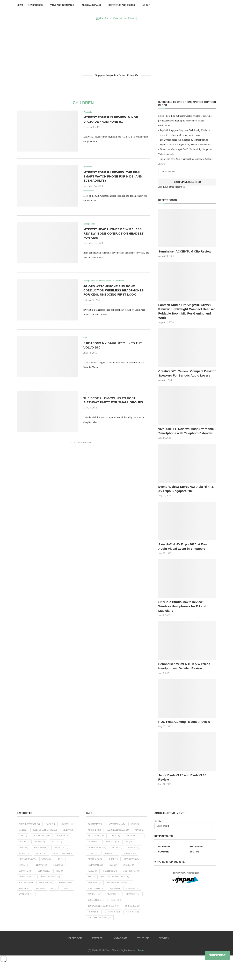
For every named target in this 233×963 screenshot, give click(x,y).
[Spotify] (126, 82)
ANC (135, 824)
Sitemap (141, 950)
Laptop (56, 842)
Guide (113, 859)
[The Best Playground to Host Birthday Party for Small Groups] (47, 411)
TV (53, 888)
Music (41, 853)
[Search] (214, 5)
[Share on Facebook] (111, 148)
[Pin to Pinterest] (119, 148)
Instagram (95, 865)
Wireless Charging (99, 918)
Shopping (133, 894)
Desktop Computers (45, 830)
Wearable (26, 894)
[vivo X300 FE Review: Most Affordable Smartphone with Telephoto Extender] (187, 405)
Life (23, 847)
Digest (68, 830)
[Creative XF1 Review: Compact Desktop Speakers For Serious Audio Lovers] (187, 347)
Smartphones (50, 877)
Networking (27, 859)
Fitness (93, 853)
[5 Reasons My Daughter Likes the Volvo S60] (47, 356)
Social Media (96, 900)
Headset (62, 836)
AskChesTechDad (29, 824)
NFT (60, 859)
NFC (91, 877)
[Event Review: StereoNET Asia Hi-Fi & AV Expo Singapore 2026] (187, 463)
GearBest (129, 853)
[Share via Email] (126, 148)
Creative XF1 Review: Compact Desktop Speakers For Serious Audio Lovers (187, 373)
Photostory (96, 888)
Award (115, 836)
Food (23, 836)
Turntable (132, 906)
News (20, 5)
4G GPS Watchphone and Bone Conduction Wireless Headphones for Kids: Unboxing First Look (113, 290)
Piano (115, 888)
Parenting (94, 883)
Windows (132, 912)
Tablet (24, 888)
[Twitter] (112, 82)
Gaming (111, 853)
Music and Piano (91, 5)
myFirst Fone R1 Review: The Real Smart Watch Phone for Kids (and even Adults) (112, 176)
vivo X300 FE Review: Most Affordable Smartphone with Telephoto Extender (186, 431)
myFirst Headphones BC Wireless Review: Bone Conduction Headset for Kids (113, 233)
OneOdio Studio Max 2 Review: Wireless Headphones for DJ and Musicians (182, 606)
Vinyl (67, 888)
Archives (158, 821)
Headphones (35, 5)
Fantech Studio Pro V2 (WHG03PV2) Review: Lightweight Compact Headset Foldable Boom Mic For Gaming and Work (186, 311)
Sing (59, 871)
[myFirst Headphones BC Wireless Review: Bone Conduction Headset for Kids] (47, 242)
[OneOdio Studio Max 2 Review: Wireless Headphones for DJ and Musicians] (187, 578)
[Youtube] (121, 82)
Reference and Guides (121, 5)
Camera (67, 824)
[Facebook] (107, 82)
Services (44, 871)
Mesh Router (131, 871)
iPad (113, 865)
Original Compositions (115, 877)
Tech (116, 900)
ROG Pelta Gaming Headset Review (184, 721)
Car (23, 830)
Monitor (61, 847)
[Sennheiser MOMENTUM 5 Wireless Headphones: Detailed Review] (187, 640)
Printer (41, 865)
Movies (24, 853)
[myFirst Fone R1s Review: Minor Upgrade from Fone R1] (47, 131)
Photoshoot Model (119, 883)
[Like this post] (107, 148)
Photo (24, 865)
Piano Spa (132, 888)
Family (133, 847)
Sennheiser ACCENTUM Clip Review (184, 251)
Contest (112, 842)
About (146, 5)
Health (24, 842)
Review (94, 894)
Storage (65, 883)
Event (117, 847)
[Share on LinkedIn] (122, 148)
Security (25, 871)
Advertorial (116, 824)
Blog (50, 824)
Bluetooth (134, 836)
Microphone (41, 847)
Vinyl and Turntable (62, 5)
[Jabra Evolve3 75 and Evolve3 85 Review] (187, 751)
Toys (40, 888)
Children (94, 842)
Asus (139, 830)
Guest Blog (95, 859)
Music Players (62, 853)
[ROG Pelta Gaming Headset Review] (187, 698)
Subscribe (217, 955)
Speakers (46, 883)
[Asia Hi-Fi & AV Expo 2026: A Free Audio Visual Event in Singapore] (187, 521)
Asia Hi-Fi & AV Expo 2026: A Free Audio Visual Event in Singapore (182, 546)
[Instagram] (117, 82)
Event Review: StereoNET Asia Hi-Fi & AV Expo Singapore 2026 (186, 489)
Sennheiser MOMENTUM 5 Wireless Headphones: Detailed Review (184, 666)
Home (40, 842)
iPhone (128, 865)
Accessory (95, 824)
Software (26, 883)
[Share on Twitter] (115, 148)
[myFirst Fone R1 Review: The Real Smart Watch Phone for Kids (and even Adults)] (47, 185)
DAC (129, 842)
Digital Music (97, 847)
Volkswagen (112, 912)
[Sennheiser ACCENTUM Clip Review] (187, 228)
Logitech (110, 871)
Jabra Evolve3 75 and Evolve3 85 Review (182, 777)
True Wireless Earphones (103, 906)
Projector (60, 865)
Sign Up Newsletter (187, 182)
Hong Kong (131, 859)
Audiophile (96, 836)
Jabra (92, 871)
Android (94, 830)
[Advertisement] (116, 47)
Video (93, 912)
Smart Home (27, 877)
